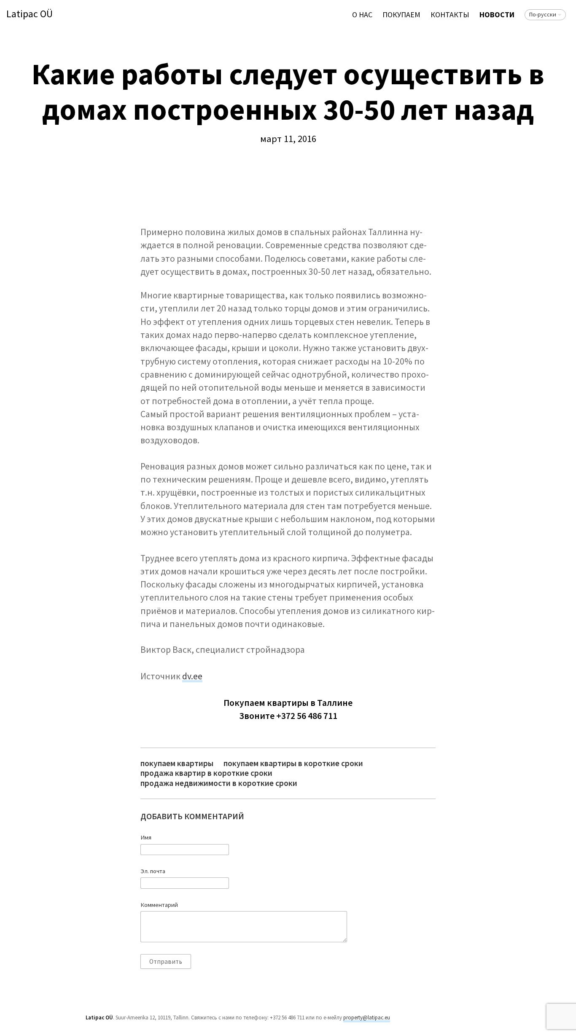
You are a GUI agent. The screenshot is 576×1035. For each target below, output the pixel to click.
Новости (496, 14)
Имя (145, 837)
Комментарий (159, 905)
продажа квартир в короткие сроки (206, 773)
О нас (362, 14)
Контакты (450, 14)
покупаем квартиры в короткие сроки (293, 763)
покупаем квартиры (176, 763)
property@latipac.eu (366, 1017)
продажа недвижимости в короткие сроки (218, 783)
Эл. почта (152, 871)
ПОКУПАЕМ (401, 14)
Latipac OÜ (29, 14)
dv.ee (192, 676)
